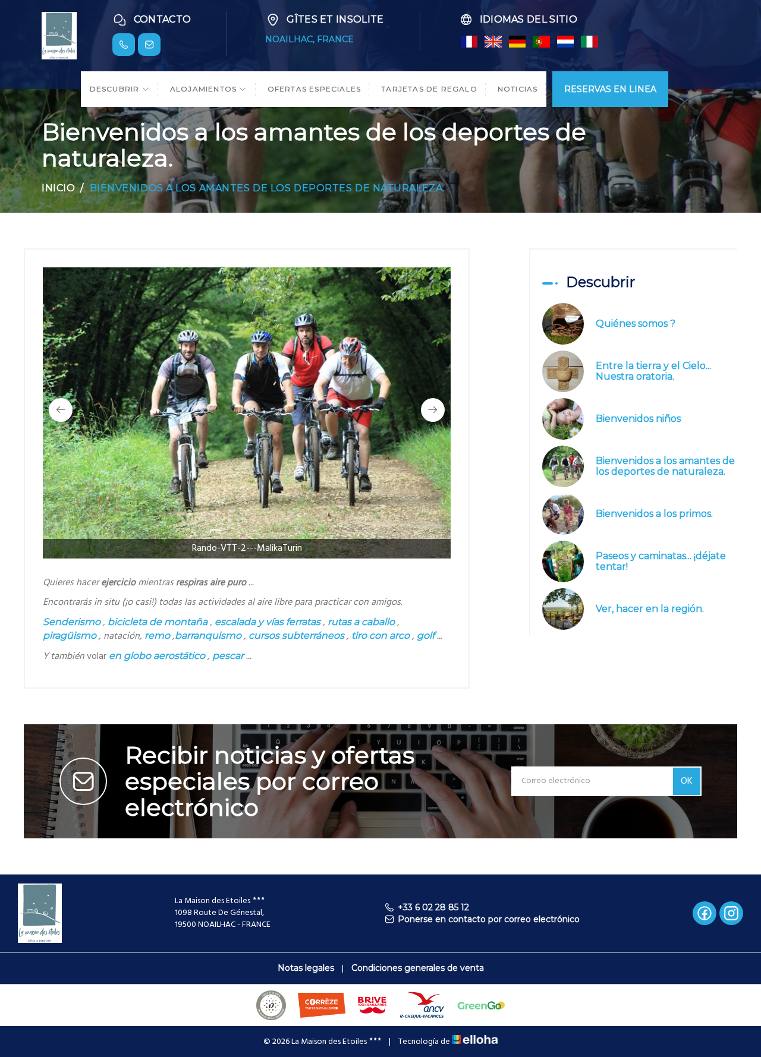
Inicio (58, 188)
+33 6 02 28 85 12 (433, 907)
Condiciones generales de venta (417, 968)
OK (687, 781)
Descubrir (116, 88)
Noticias (518, 88)
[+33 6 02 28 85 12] (123, 44)
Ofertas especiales (314, 88)
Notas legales (306, 968)
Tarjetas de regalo (429, 88)
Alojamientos (205, 88)
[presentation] (61, 410)
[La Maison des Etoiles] (59, 34)
